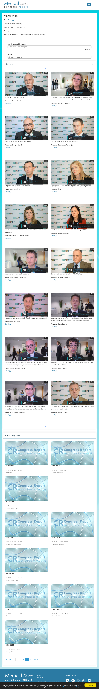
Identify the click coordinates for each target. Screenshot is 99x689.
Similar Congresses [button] (12, 435)
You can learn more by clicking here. (70, 687)
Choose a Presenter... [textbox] (15, 57)
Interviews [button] (9, 64)
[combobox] (49, 57)
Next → (35, 659)
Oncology (11, 20)
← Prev (8, 659)
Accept (90, 685)
